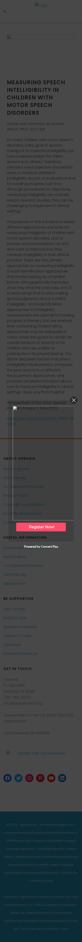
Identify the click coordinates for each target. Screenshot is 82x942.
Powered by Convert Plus (41, 546)
